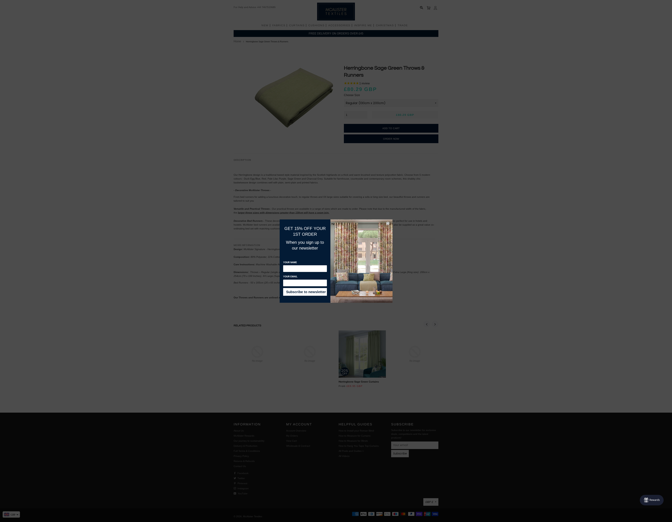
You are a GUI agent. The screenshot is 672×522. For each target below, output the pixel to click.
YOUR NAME (290, 262)
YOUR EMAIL (290, 276)
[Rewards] (652, 500)
